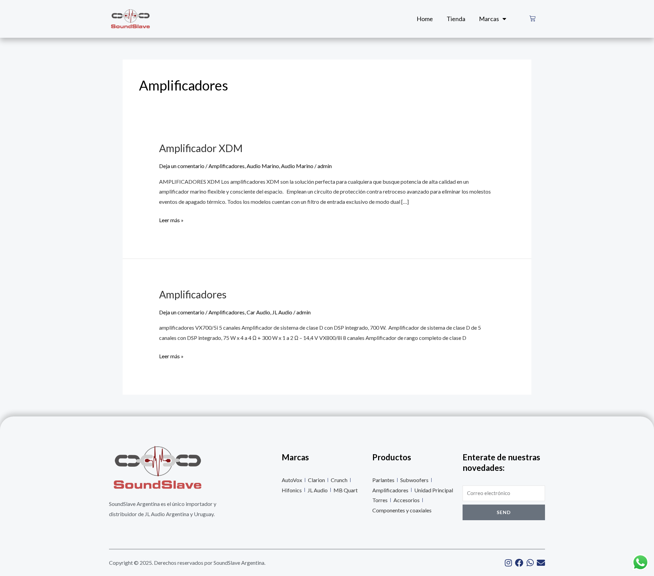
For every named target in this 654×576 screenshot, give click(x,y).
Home (425, 18)
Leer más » (171, 219)
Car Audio (258, 312)
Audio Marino (263, 166)
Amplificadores (226, 166)
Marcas (489, 18)
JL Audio (282, 312)
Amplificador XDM (201, 148)
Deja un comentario (181, 166)
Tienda (456, 18)
